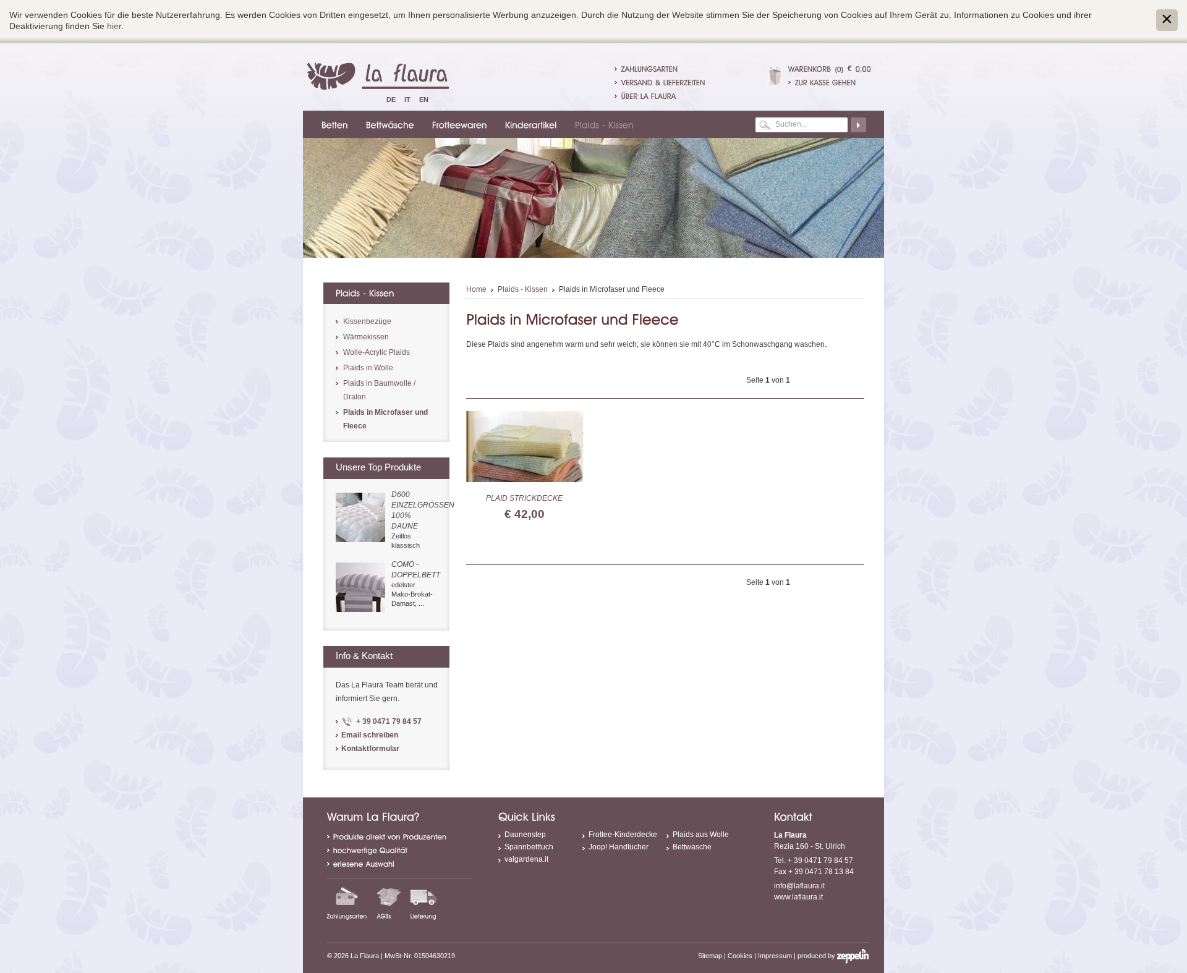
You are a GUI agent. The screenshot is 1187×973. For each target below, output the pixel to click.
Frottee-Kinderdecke (623, 834)
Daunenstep (525, 834)
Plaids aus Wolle (701, 834)
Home (476, 289)
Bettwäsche (692, 847)
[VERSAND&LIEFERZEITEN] (663, 82)
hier (114, 26)
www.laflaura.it (798, 897)
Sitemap (710, 955)
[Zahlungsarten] (347, 902)
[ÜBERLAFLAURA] (648, 95)
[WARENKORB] (810, 68)
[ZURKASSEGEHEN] (829, 82)
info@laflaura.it (799, 886)
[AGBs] (389, 902)
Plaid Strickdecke (524, 498)
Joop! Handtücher (619, 847)
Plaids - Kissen (523, 289)
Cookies (740, 955)
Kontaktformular (370, 748)
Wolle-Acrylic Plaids (376, 352)
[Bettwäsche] (388, 124)
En (423, 99)
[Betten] (333, 124)
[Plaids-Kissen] (602, 124)
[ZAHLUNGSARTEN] (649, 68)
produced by (817, 955)
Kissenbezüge (367, 321)
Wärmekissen (366, 337)
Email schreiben (369, 735)
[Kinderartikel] (529, 124)
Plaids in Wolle (368, 367)
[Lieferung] (423, 902)
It (407, 99)
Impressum (775, 955)
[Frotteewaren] (458, 124)
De (391, 99)
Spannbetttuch (528, 847)
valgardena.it (526, 859)
